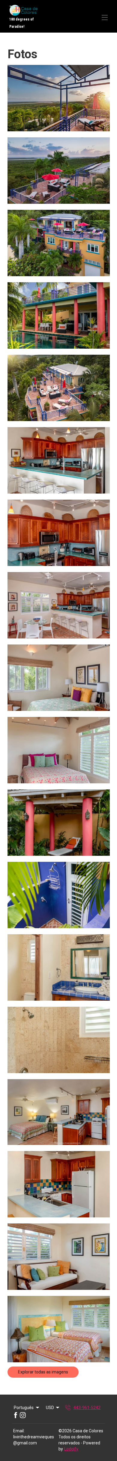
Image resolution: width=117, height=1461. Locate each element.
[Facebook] (15, 1415)
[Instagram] (22, 1415)
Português (24, 1407)
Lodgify (71, 1449)
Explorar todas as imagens (43, 1372)
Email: (19, 1430)
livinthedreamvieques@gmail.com (33, 1439)
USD (50, 1407)
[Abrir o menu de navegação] (105, 17)
